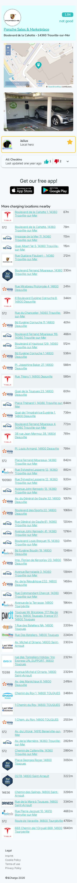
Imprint (9, 855)
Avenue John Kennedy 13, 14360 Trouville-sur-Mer (36, 490)
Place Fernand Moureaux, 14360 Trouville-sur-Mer (35, 461)
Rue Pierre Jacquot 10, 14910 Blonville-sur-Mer (33, 812)
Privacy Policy (13, 868)
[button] (38, 161)
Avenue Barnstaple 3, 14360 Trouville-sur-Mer (33, 573)
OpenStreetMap (54, 87)
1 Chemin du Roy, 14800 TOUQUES (37, 705)
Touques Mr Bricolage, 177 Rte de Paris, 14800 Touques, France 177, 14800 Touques (36, 615)
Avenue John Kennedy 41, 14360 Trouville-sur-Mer (36, 533)
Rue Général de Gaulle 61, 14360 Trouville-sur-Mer (36, 523)
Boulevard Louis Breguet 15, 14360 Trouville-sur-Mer (37, 542)
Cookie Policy (13, 859)
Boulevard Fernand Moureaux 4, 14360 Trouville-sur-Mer (35, 425)
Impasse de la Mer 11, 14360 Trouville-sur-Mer (33, 238)
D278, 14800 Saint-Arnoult (32, 776)
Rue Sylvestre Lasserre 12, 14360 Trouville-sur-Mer (36, 471)
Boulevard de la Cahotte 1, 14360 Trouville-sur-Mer (36, 213)
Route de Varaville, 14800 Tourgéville (39, 820)
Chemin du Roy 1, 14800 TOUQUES (37, 693)
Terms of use (12, 863)
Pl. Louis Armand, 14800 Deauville (37, 448)
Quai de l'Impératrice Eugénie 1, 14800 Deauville (35, 414)
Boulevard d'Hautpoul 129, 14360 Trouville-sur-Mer (36, 345)
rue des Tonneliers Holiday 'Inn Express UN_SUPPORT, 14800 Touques (35, 660)
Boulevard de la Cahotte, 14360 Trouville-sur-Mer (35, 228)
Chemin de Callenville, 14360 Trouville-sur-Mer (34, 752)
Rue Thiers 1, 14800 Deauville (33, 376)
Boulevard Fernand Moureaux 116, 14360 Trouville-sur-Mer (36, 335)
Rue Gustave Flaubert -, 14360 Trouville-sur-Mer (34, 257)
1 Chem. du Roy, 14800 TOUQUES (36, 719)
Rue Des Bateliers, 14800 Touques (37, 635)
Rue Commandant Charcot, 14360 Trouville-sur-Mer (37, 594)
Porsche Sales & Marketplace (26, 29)
